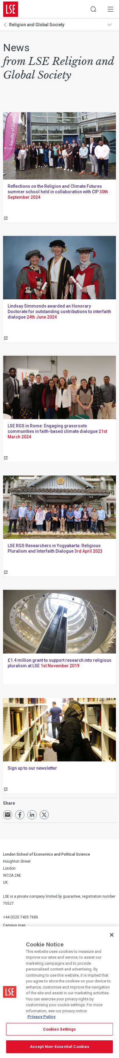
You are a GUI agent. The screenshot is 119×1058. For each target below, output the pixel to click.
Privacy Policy (41, 1016)
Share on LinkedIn (32, 814)
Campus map (14, 925)
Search (93, 9)
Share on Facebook (19, 814)
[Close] (111, 935)
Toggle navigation (111, 25)
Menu (110, 9)
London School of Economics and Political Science (10, 9)
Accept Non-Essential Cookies (59, 1046)
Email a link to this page (7, 814)
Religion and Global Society (36, 24)
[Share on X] (44, 814)
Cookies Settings (59, 1029)
